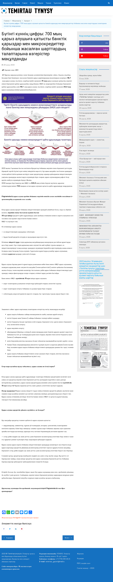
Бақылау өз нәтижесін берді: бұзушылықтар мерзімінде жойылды (92, 84)
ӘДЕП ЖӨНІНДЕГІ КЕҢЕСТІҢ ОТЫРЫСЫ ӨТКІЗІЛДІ (91, 216)
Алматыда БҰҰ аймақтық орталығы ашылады (92, 243)
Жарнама (80, 554)
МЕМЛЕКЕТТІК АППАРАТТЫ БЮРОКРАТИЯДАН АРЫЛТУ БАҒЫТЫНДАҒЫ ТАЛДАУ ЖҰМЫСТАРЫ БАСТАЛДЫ (90, 230)
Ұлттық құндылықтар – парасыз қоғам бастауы (93, 114)
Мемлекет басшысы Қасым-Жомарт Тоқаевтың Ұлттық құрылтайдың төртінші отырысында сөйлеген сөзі (92, 204)
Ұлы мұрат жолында (86, 150)
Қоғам (17, 3)
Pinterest (22, 529)
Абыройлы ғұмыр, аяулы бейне (90, 75)
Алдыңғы (9, 538)
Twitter (10, 529)
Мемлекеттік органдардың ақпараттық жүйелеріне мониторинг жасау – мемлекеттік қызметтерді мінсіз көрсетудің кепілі (93, 128)
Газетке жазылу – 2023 (85, 568)
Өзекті (32, 3)
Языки (66, 3)
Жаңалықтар (7, 3)
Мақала (40, 3)
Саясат (24, 3)
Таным (48, 3)
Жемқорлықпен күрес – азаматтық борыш (91, 141)
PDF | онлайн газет (83, 563)
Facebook (4, 529)
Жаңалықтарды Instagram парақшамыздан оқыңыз (20, 518)
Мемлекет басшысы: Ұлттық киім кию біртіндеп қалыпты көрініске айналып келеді (93, 180)
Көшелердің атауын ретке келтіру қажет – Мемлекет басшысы (93, 192)
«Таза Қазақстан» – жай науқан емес (92, 159)
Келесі (67, 538)
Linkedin (16, 529)
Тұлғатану (57, 3)
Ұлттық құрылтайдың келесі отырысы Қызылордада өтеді (93, 168)
